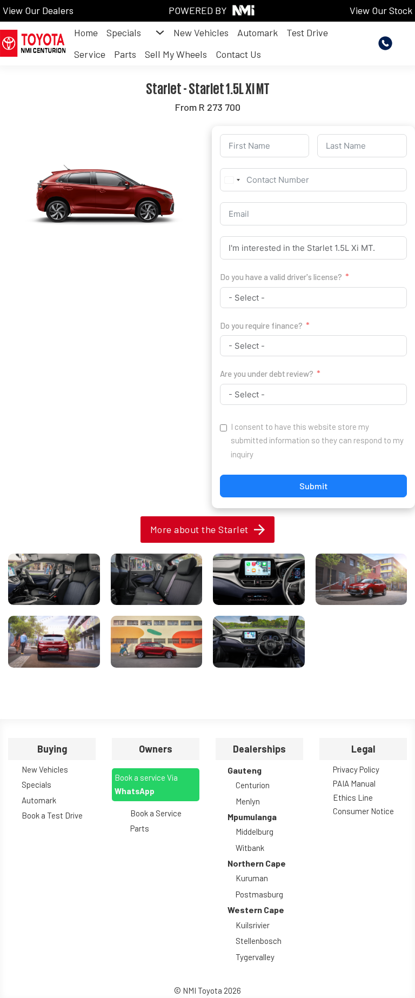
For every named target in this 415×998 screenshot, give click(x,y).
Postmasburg (259, 894)
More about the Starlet (199, 529)
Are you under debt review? (266, 373)
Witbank (250, 848)
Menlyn (248, 801)
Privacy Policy (356, 769)
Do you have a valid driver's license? (281, 277)
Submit (313, 486)
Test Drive (307, 32)
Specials (123, 32)
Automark (257, 32)
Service (89, 54)
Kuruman (252, 878)
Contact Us (238, 54)
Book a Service (156, 813)
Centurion (253, 785)
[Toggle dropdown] (160, 32)
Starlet (164, 87)
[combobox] (231, 180)
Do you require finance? (261, 325)
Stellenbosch (259, 941)
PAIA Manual (354, 783)
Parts (125, 54)
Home (86, 32)
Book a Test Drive (52, 815)
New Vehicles (201, 32)
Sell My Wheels (176, 54)
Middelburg (254, 831)
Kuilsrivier (253, 925)
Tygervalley (255, 957)
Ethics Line (353, 797)
